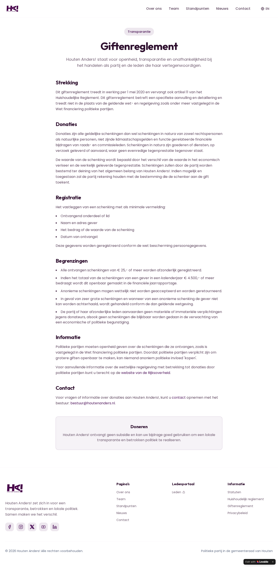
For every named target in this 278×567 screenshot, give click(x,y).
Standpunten (197, 8)
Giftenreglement (240, 506)
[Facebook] (9, 527)
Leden (176, 492)
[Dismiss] (272, 561)
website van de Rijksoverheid (145, 372)
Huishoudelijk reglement (246, 499)
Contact (242, 8)
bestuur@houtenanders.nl (92, 403)
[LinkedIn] (54, 527)
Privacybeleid (238, 513)
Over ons (154, 8)
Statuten (234, 492)
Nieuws (222, 8)
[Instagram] (21, 527)
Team (174, 8)
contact (179, 397)
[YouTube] (43, 527)
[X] (32, 527)
